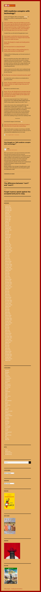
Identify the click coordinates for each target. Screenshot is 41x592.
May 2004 (7, 346)
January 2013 (8, 218)
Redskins (7, 418)
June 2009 (7, 255)
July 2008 (7, 271)
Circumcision (17, 134)
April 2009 (7, 258)
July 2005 (7, 325)
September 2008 (8, 268)
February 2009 (8, 261)
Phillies (7, 409)
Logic (6, 394)
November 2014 (8, 209)
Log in (6, 449)
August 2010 (7, 237)
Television (7, 427)
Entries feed (7, 451)
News (6, 406)
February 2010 (8, 244)
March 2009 (7, 259)
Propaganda (7, 414)
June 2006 (7, 309)
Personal (7, 408)
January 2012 (8, 228)
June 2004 (7, 345)
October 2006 (8, 303)
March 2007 (7, 295)
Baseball (7, 370)
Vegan (6, 433)
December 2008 (8, 264)
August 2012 (7, 221)
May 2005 (7, 328)
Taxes (6, 424)
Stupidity (7, 423)
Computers (7, 379)
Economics (7, 381)
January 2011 (7, 236)
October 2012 (8, 219)
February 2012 (8, 227)
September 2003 (8, 358)
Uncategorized (8, 432)
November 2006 (8, 301)
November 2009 (8, 247)
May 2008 (7, 274)
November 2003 (8, 355)
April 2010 (7, 241)
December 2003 (8, 354)
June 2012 (7, 224)
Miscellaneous (8, 400)
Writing (6, 438)
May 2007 (7, 292)
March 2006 (7, 313)
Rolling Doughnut (7, 588)
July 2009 (7, 253)
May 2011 (7, 233)
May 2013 (7, 213)
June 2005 (7, 327)
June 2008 (7, 273)
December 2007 (8, 282)
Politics (6, 412)
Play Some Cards (8, 411)
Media (6, 397)
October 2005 (8, 321)
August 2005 (8, 324)
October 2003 (8, 357)
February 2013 (8, 216)
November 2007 (8, 283)
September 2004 (8, 340)
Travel (6, 430)
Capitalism (7, 376)
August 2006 (8, 306)
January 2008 (8, 280)
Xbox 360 (7, 439)
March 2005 (7, 331)
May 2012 (7, 225)
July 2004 (7, 343)
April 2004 (7, 348)
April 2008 (7, 276)
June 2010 (7, 238)
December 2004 (8, 336)
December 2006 (8, 300)
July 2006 (7, 307)
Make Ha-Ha (7, 396)
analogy (26, 16)
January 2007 (8, 298)
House (6, 390)
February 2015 (8, 207)
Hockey (6, 388)
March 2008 (7, 277)
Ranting (7, 417)
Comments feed (8, 452)
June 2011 (7, 231)
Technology (7, 426)
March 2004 (7, 349)
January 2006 (8, 316)
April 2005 (7, 330)
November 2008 (8, 265)
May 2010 (7, 240)
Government (8, 385)
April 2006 (7, 312)
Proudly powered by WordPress (16, 588)
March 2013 (7, 215)
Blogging (7, 372)
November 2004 (8, 337)
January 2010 (8, 246)
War (6, 436)
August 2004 (8, 342)
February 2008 (8, 279)
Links (6, 393)
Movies (6, 402)
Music (6, 403)
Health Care (7, 387)
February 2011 (8, 234)
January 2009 (8, 262)
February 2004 (8, 351)
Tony (6, 134)
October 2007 (8, 285)
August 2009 (8, 252)
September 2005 (8, 322)
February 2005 (8, 333)
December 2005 (8, 318)
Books (6, 373)
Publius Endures (8, 415)
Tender (6, 429)
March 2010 (7, 243)
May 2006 (7, 310)
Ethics (6, 382)
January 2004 (8, 352)
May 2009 (7, 256)
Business (7, 375)
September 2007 (8, 286)
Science (6, 420)
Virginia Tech (8, 435)
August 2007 (8, 288)
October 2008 (8, 267)
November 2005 (8, 319)
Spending (7, 421)
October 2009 (8, 249)
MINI (6, 399)
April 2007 (7, 294)
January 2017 (8, 206)
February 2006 (8, 315)
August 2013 (7, 212)
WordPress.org (8, 454)
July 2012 (7, 222)
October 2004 (8, 339)
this (22, 121)
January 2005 (8, 334)
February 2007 (8, 297)
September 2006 (8, 304)
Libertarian (7, 391)
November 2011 (8, 230)
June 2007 (7, 291)
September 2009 (8, 250)
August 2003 (7, 360)
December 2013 (8, 210)
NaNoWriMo (7, 405)
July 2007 (7, 289)
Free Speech (7, 384)
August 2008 (8, 270)
